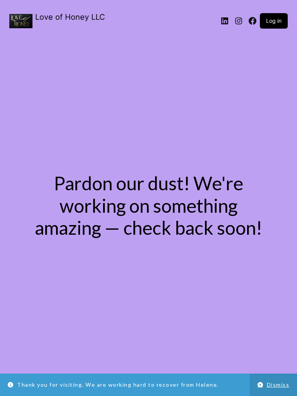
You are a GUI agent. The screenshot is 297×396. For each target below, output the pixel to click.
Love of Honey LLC (70, 17)
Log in (274, 20)
